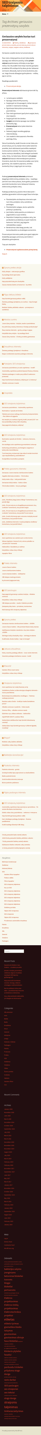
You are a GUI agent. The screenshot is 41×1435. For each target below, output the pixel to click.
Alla (3, 931)
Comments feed (9, 1245)
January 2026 (8, 1109)
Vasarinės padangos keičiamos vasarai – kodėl (16, 656)
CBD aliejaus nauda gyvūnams (11, 577)
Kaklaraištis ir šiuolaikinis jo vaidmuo (13, 547)
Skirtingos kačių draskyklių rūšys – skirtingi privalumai (19, 636)
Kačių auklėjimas (7, 278)
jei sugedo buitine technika (10, 1348)
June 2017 (7, 1175)
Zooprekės (8, 393)
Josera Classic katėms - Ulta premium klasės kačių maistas (20, 627)
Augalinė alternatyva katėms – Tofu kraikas (15, 476)
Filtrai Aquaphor (9, 881)
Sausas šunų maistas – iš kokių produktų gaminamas (18, 337)
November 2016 (9, 1188)
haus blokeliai (11, 1340)
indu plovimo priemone (9, 1346)
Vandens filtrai (8, 1081)
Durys (6, 1029)
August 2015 (8, 1215)
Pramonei (7, 1052)
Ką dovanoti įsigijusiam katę (10, 580)
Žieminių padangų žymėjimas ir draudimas (15, 350)
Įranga (6, 1039)
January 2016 (8, 1208)
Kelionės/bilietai (7, 868)
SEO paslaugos (10, 590)
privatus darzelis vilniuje (10, 1377)
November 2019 (9, 1149)
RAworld (7, 666)
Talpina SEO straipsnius (11, 911)
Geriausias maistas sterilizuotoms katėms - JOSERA (18, 623)
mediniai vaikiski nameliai (10, 1360)
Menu (4, 14)
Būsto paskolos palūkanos (10, 783)
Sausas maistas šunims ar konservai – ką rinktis (17, 285)
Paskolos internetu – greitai (10, 769)
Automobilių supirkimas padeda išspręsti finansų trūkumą (20, 371)
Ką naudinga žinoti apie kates (11, 275)
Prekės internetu (10, 563)
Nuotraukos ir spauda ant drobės (12, 411)
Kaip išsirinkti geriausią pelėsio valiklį (13, 298)
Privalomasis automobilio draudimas (15, 921)
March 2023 (7, 1135)
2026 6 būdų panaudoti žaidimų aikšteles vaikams (17, 838)
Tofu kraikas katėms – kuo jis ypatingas (14, 486)
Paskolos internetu (11, 765)
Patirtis (16, 43)
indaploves (20, 1341)
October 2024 (8, 1126)
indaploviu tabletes (8, 1344)
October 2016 (8, 1192)
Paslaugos (5, 941)
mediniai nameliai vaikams (10, 1357)
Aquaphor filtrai (7, 553)
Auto (5, 1015)
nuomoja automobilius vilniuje (11, 1364)
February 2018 (8, 1165)
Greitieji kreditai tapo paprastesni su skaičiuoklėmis (18, 773)
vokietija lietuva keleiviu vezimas (12, 1416)
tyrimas (19, 1411)
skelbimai (27, 47)
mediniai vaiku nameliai (10, 1362)
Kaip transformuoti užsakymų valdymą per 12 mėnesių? (19, 380)
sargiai (11, 47)
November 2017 (9, 1168)
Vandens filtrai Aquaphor (12, 874)
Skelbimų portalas (10, 907)
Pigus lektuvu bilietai (12, 294)
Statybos (5, 938)
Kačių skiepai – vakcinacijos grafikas (13, 271)
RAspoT (7, 737)
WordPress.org (9, 1248)
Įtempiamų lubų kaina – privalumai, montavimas (17, 606)
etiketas (9, 1319)
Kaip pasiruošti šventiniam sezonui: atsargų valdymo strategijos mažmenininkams (13, 983)
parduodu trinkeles (13, 1367)
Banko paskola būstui (9, 776)
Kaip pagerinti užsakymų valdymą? (13, 425)
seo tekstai (9, 1392)
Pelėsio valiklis (8, 878)
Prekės (6, 1055)
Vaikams (6, 1078)
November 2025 (9, 1112)
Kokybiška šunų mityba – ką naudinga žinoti (15, 333)
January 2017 (8, 1185)
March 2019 (7, 1159)
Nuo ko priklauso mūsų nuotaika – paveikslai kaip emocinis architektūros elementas (14, 990)
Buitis (6, 1022)
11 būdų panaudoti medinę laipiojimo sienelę (16, 848)
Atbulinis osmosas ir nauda (10, 383)
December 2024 (9, 1122)
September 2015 (9, 1211)
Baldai (6, 1019)
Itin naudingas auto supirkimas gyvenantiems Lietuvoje (19, 444)
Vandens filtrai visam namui (10, 670)
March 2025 (7, 1119)
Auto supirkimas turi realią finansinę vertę (15, 687)
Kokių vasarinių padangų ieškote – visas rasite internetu (19, 653)
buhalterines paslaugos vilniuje (11, 1293)
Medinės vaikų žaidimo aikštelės (12, 742)
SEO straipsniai (9, 914)
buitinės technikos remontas (11, 1295)
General (4, 934)
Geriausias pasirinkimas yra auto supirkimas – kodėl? (18, 368)
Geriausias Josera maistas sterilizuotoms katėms (17, 473)
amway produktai (8, 1261)
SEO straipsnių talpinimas (14, 803)
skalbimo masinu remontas (10, 1395)
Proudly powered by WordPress (12, 1431)
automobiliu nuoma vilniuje (10, 1264)
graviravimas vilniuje (14, 1337)
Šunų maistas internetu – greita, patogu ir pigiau (17, 330)
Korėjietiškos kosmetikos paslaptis (13, 459)
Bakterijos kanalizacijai (13, 755)
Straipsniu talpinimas (13, 683)
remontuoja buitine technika (11, 1382)
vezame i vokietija (8, 1414)
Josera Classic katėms (9, 567)
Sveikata (7, 1075)
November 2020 (9, 1145)
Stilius (6, 1068)
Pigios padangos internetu (15, 792)
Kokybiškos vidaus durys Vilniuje (12, 550)
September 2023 (9, 1129)
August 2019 (8, 1152)
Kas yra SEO (8, 888)
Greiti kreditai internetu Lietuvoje (12, 779)
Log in (6, 1238)
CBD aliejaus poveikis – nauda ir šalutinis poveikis (17, 603)
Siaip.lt (4, 254)
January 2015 (8, 1225)
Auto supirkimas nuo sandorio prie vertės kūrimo (17, 538)
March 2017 (7, 1182)
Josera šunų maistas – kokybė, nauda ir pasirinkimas (18, 323)
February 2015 (8, 1221)
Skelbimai (22, 43)
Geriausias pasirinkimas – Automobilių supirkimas (17, 407)
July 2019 (7, 1155)
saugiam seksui (18, 47)
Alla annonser (8, 1012)
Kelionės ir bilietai (9, 1042)
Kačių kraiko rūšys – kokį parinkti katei (14, 479)
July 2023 (7, 1132)
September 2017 (9, 1172)
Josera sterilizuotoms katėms (11, 570)
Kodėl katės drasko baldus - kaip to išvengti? (16, 639)
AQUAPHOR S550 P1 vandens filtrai (13, 717)
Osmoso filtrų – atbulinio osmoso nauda (14, 710)
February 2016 (8, 1205)
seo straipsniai (11, 1388)
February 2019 (8, 1162)
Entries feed (8, 1242)
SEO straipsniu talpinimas (14, 403)
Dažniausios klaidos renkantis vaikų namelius (16, 845)
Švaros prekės (8, 1071)
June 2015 (7, 1218)
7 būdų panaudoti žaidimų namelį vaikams (15, 841)
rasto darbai (10, 1379)
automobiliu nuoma (17, 1261)
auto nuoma (20, 1264)
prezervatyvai (21, 45)
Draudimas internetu (12, 346)
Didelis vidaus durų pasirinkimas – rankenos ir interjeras (19, 812)
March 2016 (7, 1201)
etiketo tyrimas (11, 1323)
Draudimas (5, 928)
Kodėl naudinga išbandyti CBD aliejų (13, 825)
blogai (7, 1282)
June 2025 (7, 1116)
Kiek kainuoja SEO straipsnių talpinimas (14, 610)
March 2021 (7, 1139)
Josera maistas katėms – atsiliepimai (13, 574)
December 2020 (9, 1142)
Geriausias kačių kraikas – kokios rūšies (14, 483)
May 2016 (7, 1198)
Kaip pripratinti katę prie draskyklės (13, 281)
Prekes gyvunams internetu (15, 468)
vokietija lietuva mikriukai (10, 1418)
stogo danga (10, 1398)
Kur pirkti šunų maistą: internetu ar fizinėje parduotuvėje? (20, 327)
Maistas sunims (10, 319)
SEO (3, 872)
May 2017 (7, 1178)
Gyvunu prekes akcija (12, 267)
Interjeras (7, 1035)
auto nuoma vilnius (8, 1266)
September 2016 (9, 1195)
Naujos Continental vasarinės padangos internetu (17, 354)
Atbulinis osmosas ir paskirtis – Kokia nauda (15, 707)
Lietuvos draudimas (12, 648)
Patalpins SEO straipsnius (14, 363)
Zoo (5, 1085)
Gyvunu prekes (10, 619)
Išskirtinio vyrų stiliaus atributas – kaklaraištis (16, 713)
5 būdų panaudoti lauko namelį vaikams (14, 835)
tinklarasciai (10, 1411)
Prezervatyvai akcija (13, 86)
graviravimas (10, 1334)
